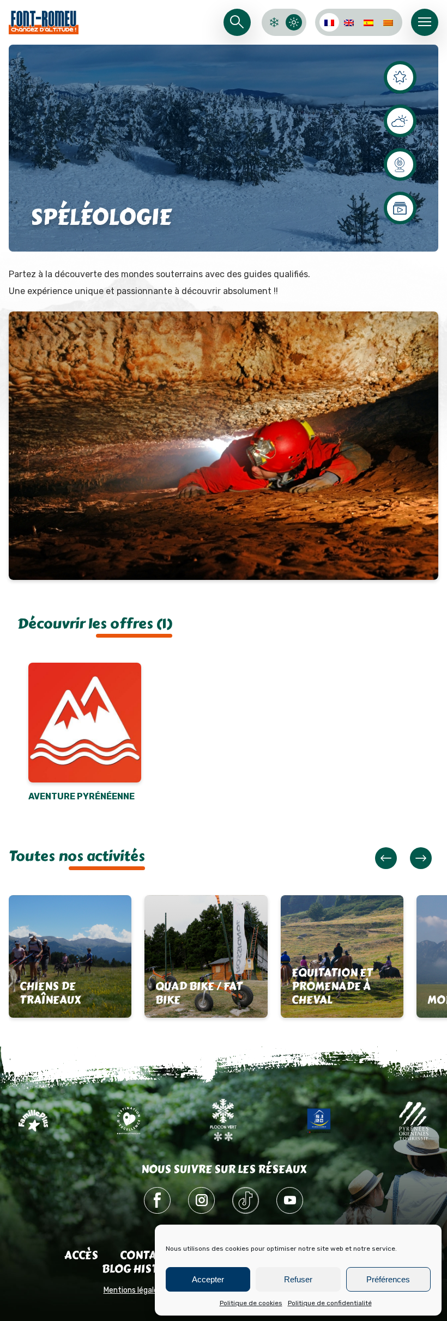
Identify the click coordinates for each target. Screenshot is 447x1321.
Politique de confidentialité (330, 1303)
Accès (81, 1255)
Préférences (388, 1279)
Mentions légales (133, 1290)
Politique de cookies (251, 1303)
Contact (145, 1255)
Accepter (208, 1279)
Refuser (298, 1279)
